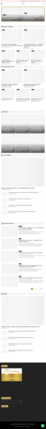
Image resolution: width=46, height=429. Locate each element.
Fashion (3, 414)
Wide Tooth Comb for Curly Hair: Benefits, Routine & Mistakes (20, 198)
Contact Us (43, 1)
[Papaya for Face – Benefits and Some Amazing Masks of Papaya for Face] (23, 310)
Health (3, 89)
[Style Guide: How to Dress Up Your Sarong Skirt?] (9, 256)
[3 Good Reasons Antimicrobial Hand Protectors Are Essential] (23, 93)
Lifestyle (20, 251)
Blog (34, 1)
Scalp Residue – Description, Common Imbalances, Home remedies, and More (31, 228)
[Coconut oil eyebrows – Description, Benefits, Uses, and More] (38, 54)
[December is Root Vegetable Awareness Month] (11, 76)
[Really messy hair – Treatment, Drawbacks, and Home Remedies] (4, 207)
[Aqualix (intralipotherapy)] (8, 93)
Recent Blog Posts (8, 223)
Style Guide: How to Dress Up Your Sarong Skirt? (11, 17)
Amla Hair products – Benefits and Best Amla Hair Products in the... (21, 350)
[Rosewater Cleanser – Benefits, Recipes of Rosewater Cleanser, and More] (8, 54)
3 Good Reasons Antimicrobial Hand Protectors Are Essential (22, 99)
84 (41, 288)
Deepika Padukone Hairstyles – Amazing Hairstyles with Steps (17, 188)
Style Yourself (7, 155)
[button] (42, 425)
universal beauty (23, 230)
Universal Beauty (4, 412)
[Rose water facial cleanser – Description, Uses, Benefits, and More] (11, 36)
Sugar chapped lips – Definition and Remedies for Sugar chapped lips (21, 337)
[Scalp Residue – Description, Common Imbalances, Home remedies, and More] (9, 231)
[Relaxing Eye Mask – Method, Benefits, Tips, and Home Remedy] (23, 54)
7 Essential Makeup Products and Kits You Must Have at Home (36, 149)
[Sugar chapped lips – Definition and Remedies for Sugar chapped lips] (4, 339)
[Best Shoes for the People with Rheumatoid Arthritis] (34, 76)
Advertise (38, 1)
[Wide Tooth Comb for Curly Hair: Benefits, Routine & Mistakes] (4, 200)
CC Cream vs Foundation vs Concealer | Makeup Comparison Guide (8, 149)
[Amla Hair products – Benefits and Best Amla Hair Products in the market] (4, 352)
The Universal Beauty (31, 424)
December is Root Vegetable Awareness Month (9, 85)
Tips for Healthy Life (8, 66)
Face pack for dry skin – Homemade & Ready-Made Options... (32, 16)
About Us (31, 1)
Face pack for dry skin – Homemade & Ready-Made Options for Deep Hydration (34, 46)
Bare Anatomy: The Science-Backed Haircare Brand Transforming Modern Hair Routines (37, 129)
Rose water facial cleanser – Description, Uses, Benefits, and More (11, 45)
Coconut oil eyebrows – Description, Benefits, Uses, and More (37, 61)
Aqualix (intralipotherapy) (7, 98)
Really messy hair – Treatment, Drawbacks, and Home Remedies (20, 205)
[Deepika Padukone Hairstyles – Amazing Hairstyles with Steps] (23, 172)
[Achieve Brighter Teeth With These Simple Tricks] (38, 93)
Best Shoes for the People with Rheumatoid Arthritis (32, 85)
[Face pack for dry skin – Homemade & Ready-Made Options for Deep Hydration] (34, 36)
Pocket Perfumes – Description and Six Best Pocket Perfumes (8, 130)
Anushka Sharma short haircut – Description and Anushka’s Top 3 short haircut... (24, 192)
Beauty (26, 13)
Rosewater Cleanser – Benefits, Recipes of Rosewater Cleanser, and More (8, 61)
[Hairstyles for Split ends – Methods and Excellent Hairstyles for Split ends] (4, 213)
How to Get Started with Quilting (22, 149)
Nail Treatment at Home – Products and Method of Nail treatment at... (23, 130)
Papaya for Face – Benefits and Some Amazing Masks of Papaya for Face (20, 326)
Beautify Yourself (8, 26)
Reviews (5, 294)
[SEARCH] (20, 402)
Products (6, 112)
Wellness (20, 226)
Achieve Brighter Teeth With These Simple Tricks (37, 99)
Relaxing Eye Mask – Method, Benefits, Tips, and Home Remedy (22, 61)
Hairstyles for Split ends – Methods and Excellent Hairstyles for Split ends (22, 211)
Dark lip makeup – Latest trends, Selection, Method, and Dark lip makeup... (22, 331)
